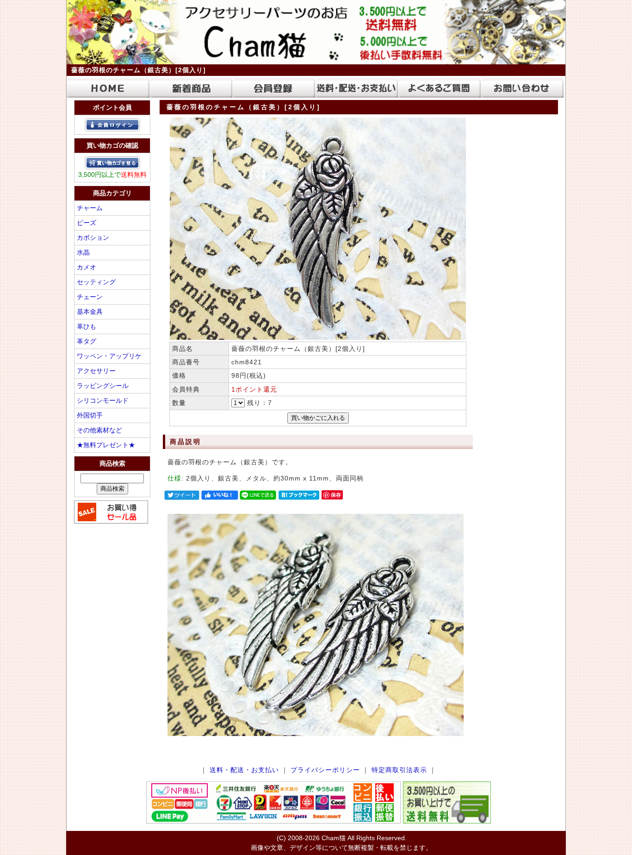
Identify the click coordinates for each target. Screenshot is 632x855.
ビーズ (86, 222)
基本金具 (90, 311)
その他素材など (99, 430)
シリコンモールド (103, 400)
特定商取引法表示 (399, 770)
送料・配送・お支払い (244, 770)
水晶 (83, 252)
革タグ (86, 341)
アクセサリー (96, 370)
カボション (93, 237)
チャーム (90, 208)
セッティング (96, 282)
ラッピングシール (103, 385)
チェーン (90, 296)
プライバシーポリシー (325, 770)
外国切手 (90, 415)
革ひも (86, 326)
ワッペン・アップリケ (109, 356)
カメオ (86, 267)
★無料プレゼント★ (106, 445)
